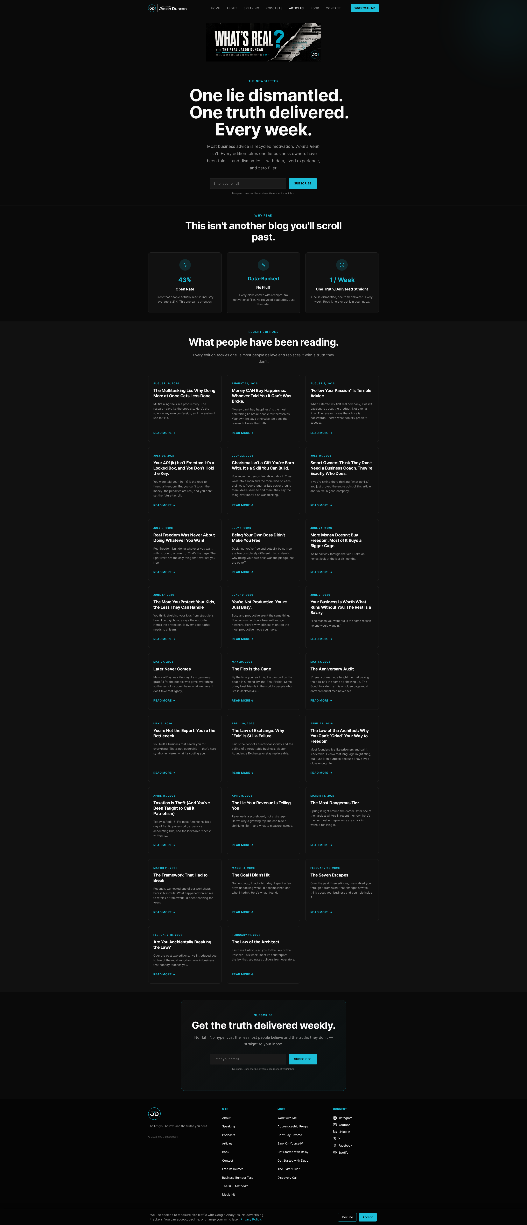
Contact (333, 8)
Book (314, 8)
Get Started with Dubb (292, 1160)
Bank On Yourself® (290, 1143)
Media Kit (228, 1194)
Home (215, 8)
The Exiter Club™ (288, 1169)
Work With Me (364, 8)
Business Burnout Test (237, 1177)
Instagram (345, 1118)
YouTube (344, 1125)
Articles (296, 8)
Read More (164, 433)
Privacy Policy (250, 1219)
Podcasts (274, 8)
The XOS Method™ (235, 1186)
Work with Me (287, 1118)
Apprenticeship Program (294, 1126)
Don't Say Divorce (289, 1135)
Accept (368, 1217)
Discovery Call (287, 1177)
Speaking (251, 8)
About (232, 8)
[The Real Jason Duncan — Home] (167, 8)
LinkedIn (344, 1131)
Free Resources (233, 1169)
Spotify (343, 1152)
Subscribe (303, 183)
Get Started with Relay (292, 1152)
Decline (347, 1217)
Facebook (345, 1145)
